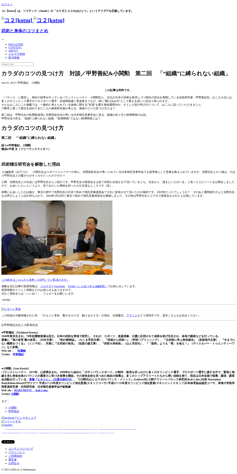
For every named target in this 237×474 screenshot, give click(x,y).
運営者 (12, 459)
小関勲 (15, 394)
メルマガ (45, 286)
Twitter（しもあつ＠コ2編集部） (87, 286)
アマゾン (131, 315)
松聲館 (22, 350)
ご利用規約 (15, 456)
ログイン (6, 4)
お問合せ (13, 463)
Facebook (59, 286)
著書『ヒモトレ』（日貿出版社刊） (51, 379)
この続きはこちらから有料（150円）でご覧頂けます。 (35, 279)
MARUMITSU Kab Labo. (31, 390)
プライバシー (16, 452)
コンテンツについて (20, 448)
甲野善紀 (18, 354)
